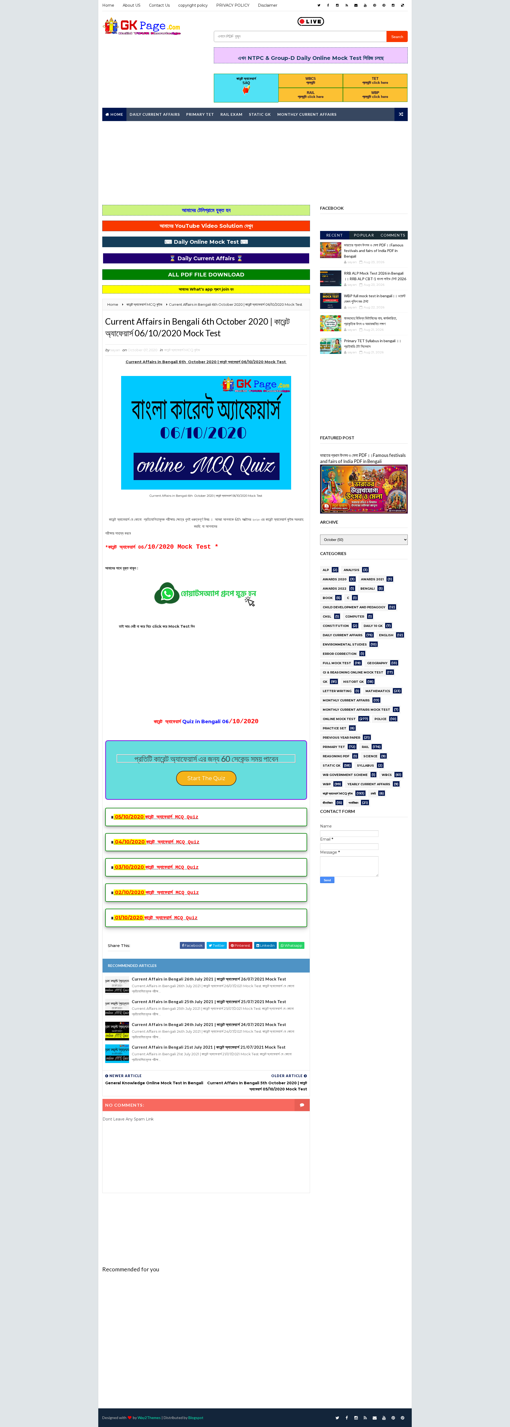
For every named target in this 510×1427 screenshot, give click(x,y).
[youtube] (365, 5)
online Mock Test (339, 719)
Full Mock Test (337, 663)
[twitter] (319, 5)
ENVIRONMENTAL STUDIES (345, 644)
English (386, 635)
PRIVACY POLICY (232, 5)
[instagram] (337, 5)
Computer (354, 616)
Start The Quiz (206, 778)
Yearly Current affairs (368, 784)
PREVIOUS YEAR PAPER (341, 737)
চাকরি (373, 793)
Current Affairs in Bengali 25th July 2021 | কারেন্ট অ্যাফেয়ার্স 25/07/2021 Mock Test (209, 1001)
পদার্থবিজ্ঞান (353, 803)
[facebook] (328, 5)
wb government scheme (345, 775)
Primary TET (200, 114)
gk (325, 682)
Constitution (336, 626)
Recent (334, 235)
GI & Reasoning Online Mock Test (353, 672)
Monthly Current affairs (307, 114)
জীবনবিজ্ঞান (328, 803)
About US (132, 5)
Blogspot (195, 1417)
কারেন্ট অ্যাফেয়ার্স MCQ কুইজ (182, 350)
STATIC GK (331, 765)
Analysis (351, 570)
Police (380, 719)
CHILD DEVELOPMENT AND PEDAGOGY (354, 607)
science (370, 756)
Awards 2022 (334, 588)
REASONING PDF (336, 756)
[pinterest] (375, 5)
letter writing (337, 691)
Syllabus (365, 765)
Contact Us (159, 5)
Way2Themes (149, 1417)
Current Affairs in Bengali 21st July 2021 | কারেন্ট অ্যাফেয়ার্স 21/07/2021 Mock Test (209, 1047)
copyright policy (193, 5)
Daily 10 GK (373, 626)
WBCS (387, 775)
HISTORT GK (353, 682)
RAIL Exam (231, 114)
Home (108, 5)
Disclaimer (267, 5)
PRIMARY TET (334, 747)
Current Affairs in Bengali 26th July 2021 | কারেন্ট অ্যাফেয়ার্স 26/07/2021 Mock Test (209, 979)
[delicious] (402, 5)
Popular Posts (364, 236)
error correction (339, 654)
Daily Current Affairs (155, 114)
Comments (393, 235)
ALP (326, 570)
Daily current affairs (343, 635)
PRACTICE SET (334, 728)
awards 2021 (372, 579)
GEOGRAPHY (377, 663)
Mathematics (378, 691)
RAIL (365, 747)
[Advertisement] (255, 162)
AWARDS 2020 (334, 579)
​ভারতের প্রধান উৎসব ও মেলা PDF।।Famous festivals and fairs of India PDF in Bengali (373, 250)
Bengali (367, 588)
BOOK (328, 598)
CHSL (327, 616)
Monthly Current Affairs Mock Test (356, 710)
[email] (356, 5)
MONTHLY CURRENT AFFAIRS (346, 700)
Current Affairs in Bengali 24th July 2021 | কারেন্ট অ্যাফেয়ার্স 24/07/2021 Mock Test (209, 1024)
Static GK (260, 114)
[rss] (347, 5)
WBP (327, 784)
